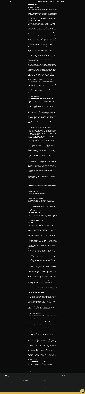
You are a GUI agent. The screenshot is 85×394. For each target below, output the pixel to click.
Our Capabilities (45, 1)
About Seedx (44, 383)
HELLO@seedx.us (25, 380)
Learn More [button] (23, 392)
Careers (63, 377)
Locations (24, 377)
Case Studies (57, 1)
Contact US (25, 379)
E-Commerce (45, 380)
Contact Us (62, 1)
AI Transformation (51, 1)
